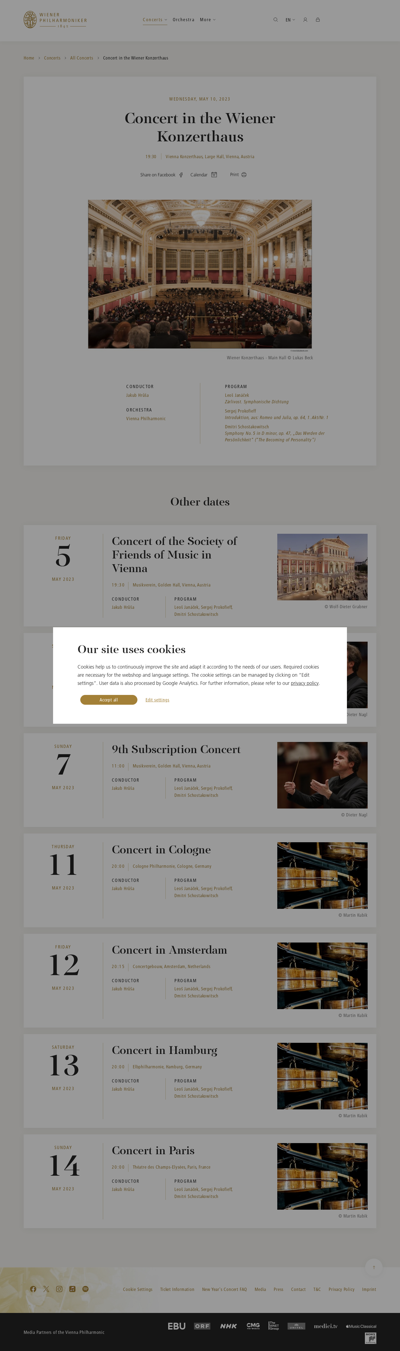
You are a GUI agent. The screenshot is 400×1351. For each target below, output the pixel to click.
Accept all (109, 700)
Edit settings (157, 700)
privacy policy (305, 683)
